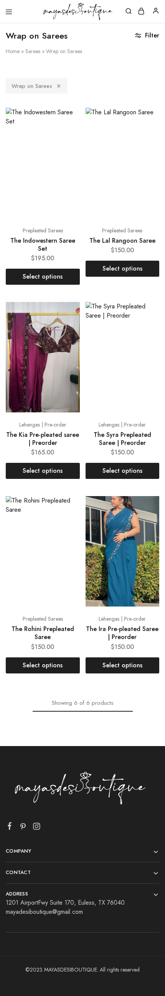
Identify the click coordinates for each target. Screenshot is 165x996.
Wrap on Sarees (32, 86)
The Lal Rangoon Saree (122, 240)
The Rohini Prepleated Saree (43, 633)
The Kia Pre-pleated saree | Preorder (42, 438)
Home (13, 51)
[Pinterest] (23, 828)
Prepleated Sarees (43, 230)
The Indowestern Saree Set (42, 244)
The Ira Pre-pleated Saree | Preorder (122, 633)
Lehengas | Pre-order (42, 424)
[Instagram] (36, 828)
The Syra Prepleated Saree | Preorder (122, 438)
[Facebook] (9, 827)
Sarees (32, 51)
